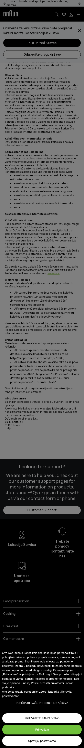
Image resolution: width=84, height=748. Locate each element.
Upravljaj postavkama (42, 740)
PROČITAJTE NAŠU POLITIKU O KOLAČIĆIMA (42, 703)
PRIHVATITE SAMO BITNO (42, 718)
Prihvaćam (42, 729)
